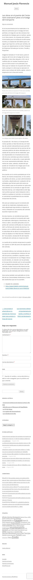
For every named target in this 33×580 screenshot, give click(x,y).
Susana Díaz (18, 532)
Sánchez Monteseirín (9, 533)
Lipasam (8, 524)
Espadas (18, 520)
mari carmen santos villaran (9, 487)
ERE (13, 520)
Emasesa (18, 518)
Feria (3, 522)
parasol (5, 530)
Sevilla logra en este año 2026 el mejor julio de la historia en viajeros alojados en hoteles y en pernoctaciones (16, 461)
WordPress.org (6, 565)
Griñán (18, 522)
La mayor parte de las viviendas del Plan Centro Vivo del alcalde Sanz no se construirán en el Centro (15, 489)
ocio (26, 528)
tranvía (4, 535)
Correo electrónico (8, 362)
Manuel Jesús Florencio (16, 3)
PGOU (12, 530)
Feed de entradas (7, 561)
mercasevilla (7, 525)
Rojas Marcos (21, 530)
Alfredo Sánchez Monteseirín (11, 517)
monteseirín (17, 527)
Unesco (24, 535)
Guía (29, 522)
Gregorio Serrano (10, 522)
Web (3, 369)
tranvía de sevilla (11, 535)
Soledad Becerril (10, 531)
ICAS (20, 297)
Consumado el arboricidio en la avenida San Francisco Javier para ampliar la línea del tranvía (9, 314)
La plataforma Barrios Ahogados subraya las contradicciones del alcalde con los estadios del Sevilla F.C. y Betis (15, 504)
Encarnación (7, 520)
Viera (9, 537)
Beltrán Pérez (24, 517)
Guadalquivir (24, 522)
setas (4, 531)
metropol (5, 528)
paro (9, 530)
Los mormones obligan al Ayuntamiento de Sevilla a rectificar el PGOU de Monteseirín (24, 314)
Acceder (4, 559)
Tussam (19, 535)
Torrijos (27, 533)
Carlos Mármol (6, 548)
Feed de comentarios (8, 563)
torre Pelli (20, 533)
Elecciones (12, 518)
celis (29, 517)
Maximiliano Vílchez (25, 524)
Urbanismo (5, 537)
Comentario (6, 335)
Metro (14, 526)
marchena (15, 524)
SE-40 (26, 530)
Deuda (4, 518)
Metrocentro (20, 526)
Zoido (15, 537)
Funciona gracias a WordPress (10, 576)
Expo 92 (25, 520)
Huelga (4, 524)
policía (16, 530)
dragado (8, 518)
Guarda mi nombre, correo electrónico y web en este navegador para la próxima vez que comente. (15, 378)
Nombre (5, 355)
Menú (16, 8)
